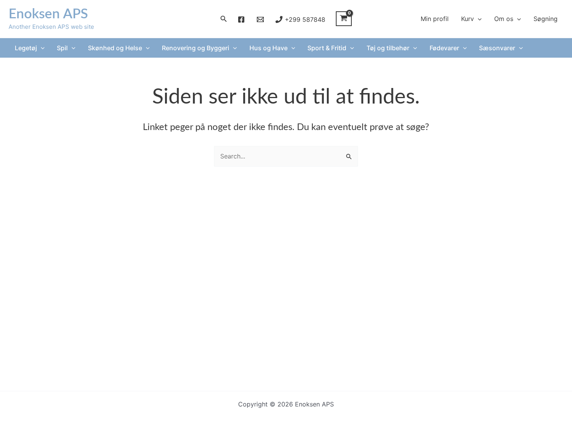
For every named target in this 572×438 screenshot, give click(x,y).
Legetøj (26, 48)
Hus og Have (268, 48)
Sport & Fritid (326, 48)
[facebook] (242, 19)
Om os (503, 19)
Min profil (435, 19)
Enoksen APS (48, 14)
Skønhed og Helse (115, 48)
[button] (223, 19)
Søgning (545, 19)
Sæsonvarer (497, 48)
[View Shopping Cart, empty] (344, 18)
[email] (261, 19)
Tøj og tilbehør (388, 48)
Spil (62, 48)
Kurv (467, 19)
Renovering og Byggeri (195, 48)
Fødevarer (444, 48)
